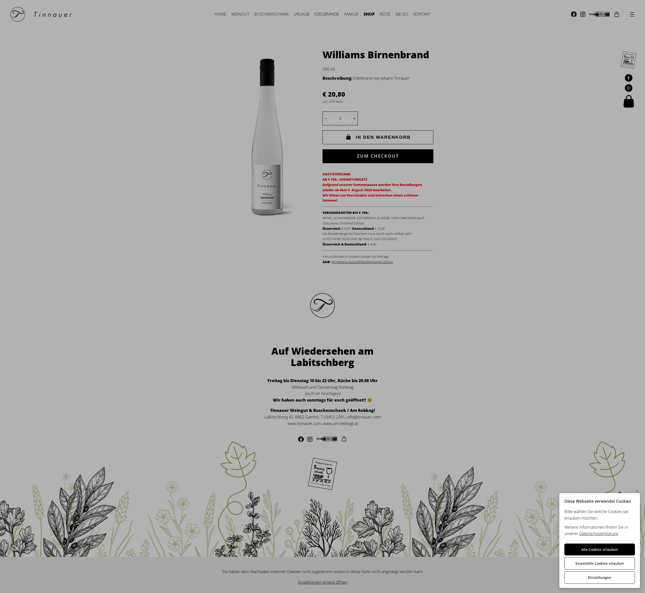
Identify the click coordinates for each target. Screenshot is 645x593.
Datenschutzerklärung (598, 533)
